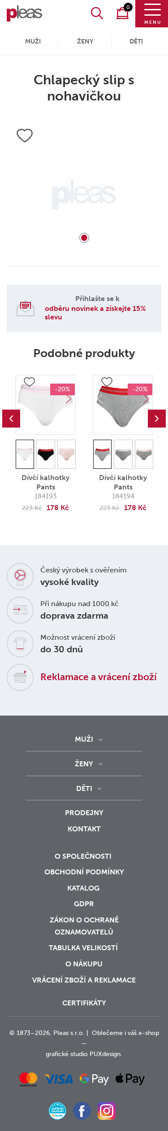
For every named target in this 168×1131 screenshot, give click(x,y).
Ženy (85, 41)
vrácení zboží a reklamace (84, 980)
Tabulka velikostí (84, 947)
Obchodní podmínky (84, 872)
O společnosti (84, 856)
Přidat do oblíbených (29, 382)
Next (69, 399)
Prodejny (84, 812)
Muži (33, 41)
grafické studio (67, 1054)
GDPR (84, 904)
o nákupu (84, 964)
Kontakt (84, 829)
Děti (136, 41)
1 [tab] (84, 238)
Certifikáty (84, 1003)
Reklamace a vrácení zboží (98, 676)
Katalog (84, 888)
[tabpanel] (84, 195)
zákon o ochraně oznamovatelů (84, 926)
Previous (11, 419)
